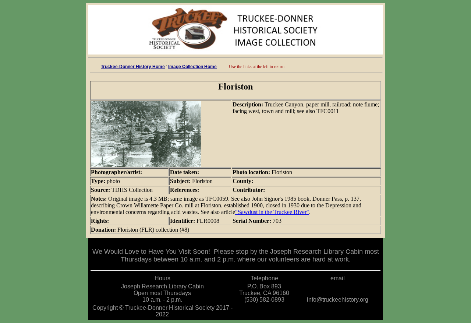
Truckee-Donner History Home (133, 66)
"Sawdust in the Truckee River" (272, 212)
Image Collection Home (192, 66)
